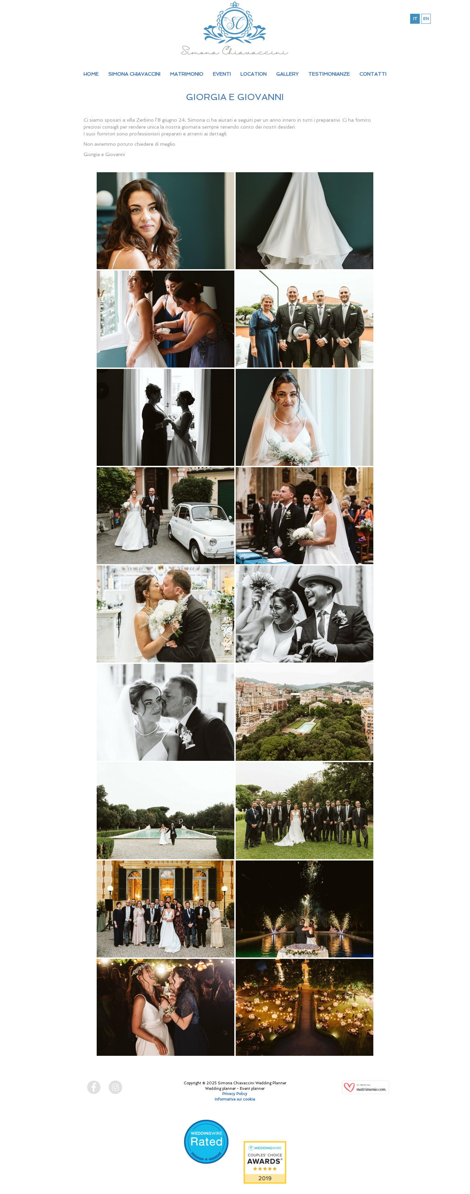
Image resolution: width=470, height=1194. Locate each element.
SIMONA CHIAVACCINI (134, 74)
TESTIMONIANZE (329, 74)
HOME (91, 74)
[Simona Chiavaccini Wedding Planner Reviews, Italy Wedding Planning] (206, 1150)
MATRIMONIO (186, 74)
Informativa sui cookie (235, 1099)
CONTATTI (373, 74)
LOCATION (254, 74)
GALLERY (287, 74)
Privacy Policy (234, 1094)
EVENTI (222, 74)
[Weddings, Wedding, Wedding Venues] (206, 1128)
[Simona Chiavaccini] (235, 28)
